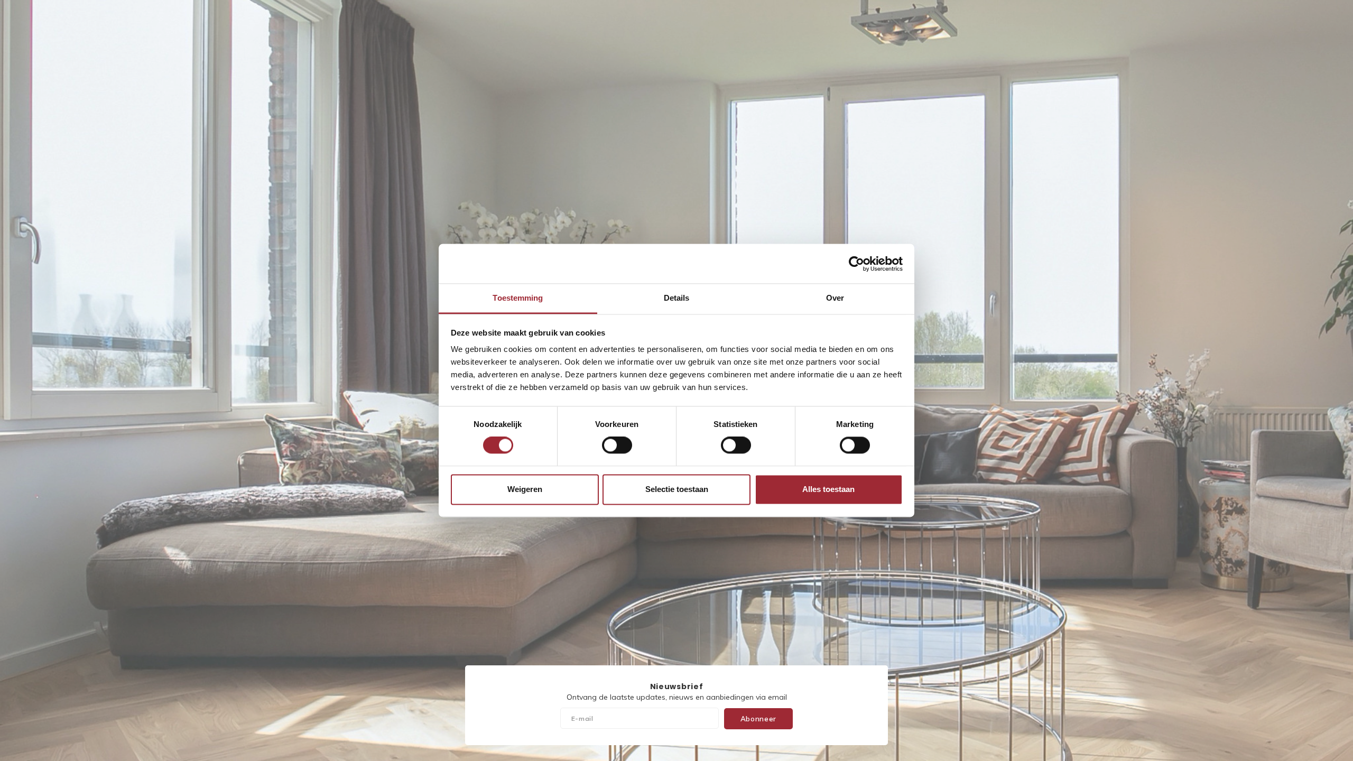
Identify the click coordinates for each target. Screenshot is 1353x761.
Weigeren (524, 489)
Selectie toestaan (676, 489)
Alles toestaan (828, 489)
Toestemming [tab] (518, 297)
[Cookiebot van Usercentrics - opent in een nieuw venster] (856, 264)
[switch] (617, 445)
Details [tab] (677, 297)
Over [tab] (835, 297)
